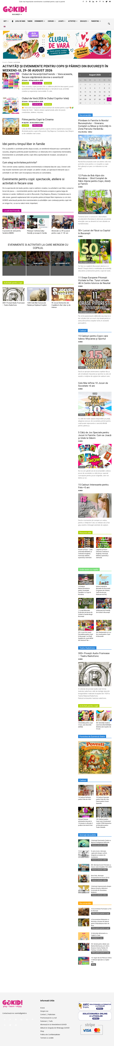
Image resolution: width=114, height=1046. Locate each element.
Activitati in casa (97, 938)
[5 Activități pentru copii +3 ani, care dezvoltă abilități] (86, 715)
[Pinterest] (100, 1)
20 (95, 95)
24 (80, 99)
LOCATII (61, 21)
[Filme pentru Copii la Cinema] (10, 126)
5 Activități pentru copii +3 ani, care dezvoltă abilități (85, 725)
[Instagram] (90, 1)
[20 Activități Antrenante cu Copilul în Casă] (83, 936)
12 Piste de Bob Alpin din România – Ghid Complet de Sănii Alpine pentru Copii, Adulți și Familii (94, 179)
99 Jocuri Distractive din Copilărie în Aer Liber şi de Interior (61, 305)
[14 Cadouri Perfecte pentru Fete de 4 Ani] (86, 790)
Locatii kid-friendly (12, 211)
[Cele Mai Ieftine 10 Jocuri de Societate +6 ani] (95, 404)
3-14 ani (25, 125)
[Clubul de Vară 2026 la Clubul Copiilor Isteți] (10, 105)
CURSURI (51, 21)
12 (90, 92)
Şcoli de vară (37, 83)
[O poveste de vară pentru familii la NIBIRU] (13, 222)
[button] (109, 24)
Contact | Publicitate (47, 1014)
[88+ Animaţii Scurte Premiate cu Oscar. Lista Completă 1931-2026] (83, 868)
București (48, 83)
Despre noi (44, 1011)
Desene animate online (99, 845)
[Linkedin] (93, 1)
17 (80, 95)
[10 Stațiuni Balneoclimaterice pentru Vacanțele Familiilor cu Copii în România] (86, 579)
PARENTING (95, 21)
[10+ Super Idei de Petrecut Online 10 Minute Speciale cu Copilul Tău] (83, 961)
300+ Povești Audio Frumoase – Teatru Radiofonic (94, 654)
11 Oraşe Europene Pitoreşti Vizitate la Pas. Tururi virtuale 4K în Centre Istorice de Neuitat (94, 280)
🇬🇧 (4, 26)
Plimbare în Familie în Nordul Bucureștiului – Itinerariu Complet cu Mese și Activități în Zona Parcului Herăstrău (94, 124)
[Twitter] (106, 1)
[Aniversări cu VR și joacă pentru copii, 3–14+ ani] (63, 222)
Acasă (4, 62)
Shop (42, 1031)
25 (85, 99)
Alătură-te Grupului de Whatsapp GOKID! (54, 1028)
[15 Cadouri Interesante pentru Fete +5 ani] (95, 505)
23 (109, 95)
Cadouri (81, 368)
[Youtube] (110, 1)
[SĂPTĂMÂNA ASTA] (62, 258)
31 (99, 84)
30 (95, 84)
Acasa (42, 1008)
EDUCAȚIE (83, 21)
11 (85, 92)
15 (104, 92)
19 (90, 95)
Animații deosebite (87, 835)
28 (85, 84)
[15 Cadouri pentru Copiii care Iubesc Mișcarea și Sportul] (95, 357)
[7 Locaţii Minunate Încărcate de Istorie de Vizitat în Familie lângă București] (86, 603)
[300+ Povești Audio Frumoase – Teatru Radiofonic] (13, 295)
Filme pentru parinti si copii (100, 913)
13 (95, 92)
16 (109, 92)
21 (99, 95)
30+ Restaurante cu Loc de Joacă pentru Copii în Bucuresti (103, 634)
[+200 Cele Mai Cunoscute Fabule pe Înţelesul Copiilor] (38, 295)
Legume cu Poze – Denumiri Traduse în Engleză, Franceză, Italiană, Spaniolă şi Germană (102, 553)
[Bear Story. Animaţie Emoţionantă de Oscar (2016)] (83, 878)
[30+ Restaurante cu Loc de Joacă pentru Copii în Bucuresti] (104, 625)
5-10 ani (25, 104)
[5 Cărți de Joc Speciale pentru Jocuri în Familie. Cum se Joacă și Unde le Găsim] (95, 456)
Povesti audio (83, 685)
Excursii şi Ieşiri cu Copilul (87, 158)
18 (85, 95)
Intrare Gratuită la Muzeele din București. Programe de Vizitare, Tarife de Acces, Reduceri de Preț (103, 590)
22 (104, 95)
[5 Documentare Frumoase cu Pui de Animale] (83, 912)
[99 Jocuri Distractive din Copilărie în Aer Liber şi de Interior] (63, 295)
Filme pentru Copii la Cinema (38, 119)
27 (80, 84)
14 (99, 92)
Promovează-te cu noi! (48, 1018)
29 (90, 84)
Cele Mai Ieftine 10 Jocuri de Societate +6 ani (93, 384)
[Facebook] (83, 1)
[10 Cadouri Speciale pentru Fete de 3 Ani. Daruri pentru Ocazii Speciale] (104, 790)
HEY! (5, 21)
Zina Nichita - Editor (85, 132)
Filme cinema (37, 125)
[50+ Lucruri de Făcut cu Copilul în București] (95, 251)
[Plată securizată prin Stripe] (91, 1028)
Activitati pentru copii (13, 283)
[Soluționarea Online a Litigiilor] (95, 1015)
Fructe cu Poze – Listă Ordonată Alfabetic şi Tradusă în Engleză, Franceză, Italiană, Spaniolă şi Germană (85, 553)
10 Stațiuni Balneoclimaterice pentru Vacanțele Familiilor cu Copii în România (84, 590)
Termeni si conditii (46, 1038)
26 (90, 99)
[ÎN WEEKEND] (38, 258)
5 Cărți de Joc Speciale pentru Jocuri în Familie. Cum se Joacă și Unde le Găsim (94, 435)
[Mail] (96, 1)
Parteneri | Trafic (46, 1021)
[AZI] (14, 258)
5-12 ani (25, 83)
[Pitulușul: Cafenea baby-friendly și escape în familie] (38, 222)
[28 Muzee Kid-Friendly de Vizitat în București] (104, 603)
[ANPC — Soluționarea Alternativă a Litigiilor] (95, 1005)
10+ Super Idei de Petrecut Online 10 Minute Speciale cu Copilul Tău (101, 960)
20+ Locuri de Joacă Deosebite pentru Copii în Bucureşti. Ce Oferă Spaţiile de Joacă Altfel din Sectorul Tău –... (85, 636)
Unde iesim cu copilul (88, 569)
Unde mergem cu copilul (86, 262)
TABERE (29, 21)
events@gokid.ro (21, 1013)
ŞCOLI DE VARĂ (20, 21)
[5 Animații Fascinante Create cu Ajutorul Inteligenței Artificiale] (83, 843)
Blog (93, 964)
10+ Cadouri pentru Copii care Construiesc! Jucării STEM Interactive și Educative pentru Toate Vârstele (103, 823)
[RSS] (103, 1)
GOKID (80, 187)
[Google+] (86, 1)
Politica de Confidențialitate (50, 1034)
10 (80, 92)
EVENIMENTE (39, 21)
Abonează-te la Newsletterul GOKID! (53, 1024)
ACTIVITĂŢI (72, 21)
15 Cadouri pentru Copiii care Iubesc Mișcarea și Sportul (93, 337)
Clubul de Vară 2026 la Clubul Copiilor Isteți (45, 98)
